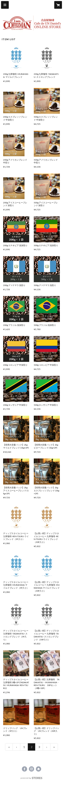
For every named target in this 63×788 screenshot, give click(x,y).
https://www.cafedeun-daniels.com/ (38, 769)
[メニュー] (5, 5)
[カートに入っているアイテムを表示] (58, 5)
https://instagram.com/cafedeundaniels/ (31, 769)
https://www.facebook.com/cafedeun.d (24, 769)
